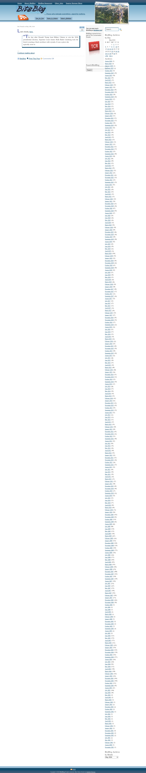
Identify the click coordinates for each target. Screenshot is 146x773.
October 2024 (108, 94)
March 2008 (108, 564)
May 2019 (108, 249)
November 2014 (109, 377)
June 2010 (108, 500)
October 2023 (108, 123)
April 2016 (108, 336)
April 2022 (108, 166)
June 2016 (108, 332)
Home (19, 3)
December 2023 (109, 118)
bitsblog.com (98, 30)
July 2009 (107, 526)
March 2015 (108, 367)
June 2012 (108, 446)
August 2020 (108, 213)
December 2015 (109, 346)
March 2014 (108, 396)
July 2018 (107, 272)
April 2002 (108, 721)
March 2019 (108, 253)
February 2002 (109, 726)
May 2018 (108, 277)
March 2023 (108, 139)
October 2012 (108, 436)
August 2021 (108, 185)
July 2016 (107, 329)
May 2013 (108, 419)
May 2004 (108, 666)
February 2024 (109, 113)
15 (112, 49)
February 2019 (109, 256)
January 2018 (108, 287)
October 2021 (108, 180)
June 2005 (108, 636)
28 (110, 53)
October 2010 (108, 491)
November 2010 (109, 488)
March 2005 (108, 643)
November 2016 (109, 320)
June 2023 (108, 132)
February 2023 (109, 142)
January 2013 (108, 429)
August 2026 (108, 61)
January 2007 (108, 598)
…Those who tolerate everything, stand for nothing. (64, 14)
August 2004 (108, 659)
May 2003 (108, 695)
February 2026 (109, 66)
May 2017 (108, 306)
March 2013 (108, 424)
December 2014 (109, 374)
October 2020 (108, 208)
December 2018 (109, 261)
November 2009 (109, 517)
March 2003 (108, 700)
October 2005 (108, 626)
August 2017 (108, 298)
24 (116, 51)
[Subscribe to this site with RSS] (23, 17)
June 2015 (108, 360)
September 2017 (109, 296)
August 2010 (108, 495)
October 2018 (108, 265)
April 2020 (108, 222)
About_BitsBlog (30, 3)
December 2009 (109, 514)
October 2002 (108, 709)
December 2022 (109, 146)
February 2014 (109, 398)
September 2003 (109, 685)
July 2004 (107, 662)
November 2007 (109, 574)
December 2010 (109, 486)
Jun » (111, 56)
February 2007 (109, 595)
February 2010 (109, 510)
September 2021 (109, 182)
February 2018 (109, 284)
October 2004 (108, 655)
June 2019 (108, 246)
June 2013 (108, 417)
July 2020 (107, 215)
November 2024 (109, 92)
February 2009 (109, 538)
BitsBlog (23, 59)
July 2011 (107, 469)
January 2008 (108, 569)
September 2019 (109, 239)
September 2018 (109, 268)
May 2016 (108, 334)
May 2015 (108, 363)
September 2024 (109, 97)
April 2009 (108, 534)
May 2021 (108, 192)
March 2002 (108, 723)
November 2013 (109, 405)
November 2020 (109, 206)
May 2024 (108, 106)
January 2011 (108, 484)
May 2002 (108, 719)
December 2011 (109, 458)
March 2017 (108, 310)
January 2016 (108, 344)
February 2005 (109, 645)
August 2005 (108, 631)
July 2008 (107, 555)
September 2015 (109, 353)
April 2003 (108, 697)
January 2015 (108, 372)
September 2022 (109, 154)
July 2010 (107, 498)
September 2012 (109, 439)
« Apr (106, 56)
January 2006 (108, 619)
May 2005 (108, 638)
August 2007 (108, 581)
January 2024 (108, 116)
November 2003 (109, 681)
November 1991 (109, 747)
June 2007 (108, 586)
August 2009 (108, 524)
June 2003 (108, 693)
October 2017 (108, 294)
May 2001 (108, 740)
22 (112, 51)
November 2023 (109, 120)
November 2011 (109, 460)
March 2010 (108, 507)
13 (108, 49)
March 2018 (108, 282)
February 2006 (109, 617)
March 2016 (108, 339)
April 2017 (108, 308)
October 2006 (108, 605)
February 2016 (109, 341)
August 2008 (108, 553)
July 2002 (107, 714)
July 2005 (107, 633)
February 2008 (109, 567)
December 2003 (109, 678)
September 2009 (109, 522)
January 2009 (108, 541)
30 (114, 53)
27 (108, 53)
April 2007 (108, 590)
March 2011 (108, 479)
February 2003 (109, 702)
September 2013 (109, 410)
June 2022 (108, 161)
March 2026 (108, 63)
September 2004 (109, 657)
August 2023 (108, 128)
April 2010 (108, 505)
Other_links (59, 3)
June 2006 (108, 609)
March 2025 (108, 82)
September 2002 (109, 712)
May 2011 (108, 474)
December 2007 (109, 571)
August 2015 (108, 355)
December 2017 (109, 289)
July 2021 (107, 187)
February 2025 (109, 85)
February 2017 (109, 313)
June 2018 (108, 275)
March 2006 (108, 614)
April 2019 (108, 251)
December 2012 (109, 431)
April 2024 (108, 109)
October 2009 (108, 519)
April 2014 (108, 393)
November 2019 (109, 234)
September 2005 (109, 628)
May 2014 (108, 391)
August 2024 (108, 99)
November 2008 (109, 545)
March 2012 (108, 453)
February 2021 (109, 199)
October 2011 (108, 462)
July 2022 (107, 158)
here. (31, 32)
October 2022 (108, 151)
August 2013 (108, 412)
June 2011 (108, 472)
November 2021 (109, 177)
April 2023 (108, 137)
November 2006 (109, 602)
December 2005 (109, 621)
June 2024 (108, 104)
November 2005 (109, 624)
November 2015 (109, 348)
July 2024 (107, 101)
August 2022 (108, 156)
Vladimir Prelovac (90, 772)
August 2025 (108, 75)
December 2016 (109, 317)
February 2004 (109, 674)
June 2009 (108, 529)
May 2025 (108, 78)
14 (110, 49)
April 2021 (108, 194)
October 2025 (108, 71)
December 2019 (109, 232)
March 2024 (108, 111)
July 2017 (107, 301)
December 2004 (109, 650)
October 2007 (108, 576)
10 (116, 46)
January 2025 (108, 87)
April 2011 (108, 477)
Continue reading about (26, 53)
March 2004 (108, 671)
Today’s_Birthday (66, 18)
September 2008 (109, 550)
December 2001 (109, 731)
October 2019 (108, 237)
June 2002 (108, 716)
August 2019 (108, 241)
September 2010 (109, 493)
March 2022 (108, 168)
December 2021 (109, 175)
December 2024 (109, 90)
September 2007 (109, 579)
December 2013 (109, 403)
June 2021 (108, 189)
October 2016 (108, 322)
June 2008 (108, 557)
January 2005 (108, 647)
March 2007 (108, 593)
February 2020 (109, 227)
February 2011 (109, 481)
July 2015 (107, 358)
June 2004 (108, 664)
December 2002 (109, 707)
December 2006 (109, 600)
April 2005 (108, 640)
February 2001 (109, 742)
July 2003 (107, 690)
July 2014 (107, 386)
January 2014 (108, 401)
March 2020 (108, 225)
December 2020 (109, 204)
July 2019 (107, 244)
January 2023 (108, 144)
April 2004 (108, 669)
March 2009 (108, 536)
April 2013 (108, 422)
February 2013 (109, 427)
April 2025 (108, 80)
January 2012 (108, 455)
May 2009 (108, 531)
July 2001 (107, 738)
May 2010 (108, 503)
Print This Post (34, 59)
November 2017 (109, 291)
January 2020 (108, 230)
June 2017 (108, 303)
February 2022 (109, 170)
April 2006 (108, 612)
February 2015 (109, 370)
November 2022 (109, 149)
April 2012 (108, 450)
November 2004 (109, 652)
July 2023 (107, 130)
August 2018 (108, 270)
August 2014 (108, 384)
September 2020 (109, 211)
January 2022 (108, 173)
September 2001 (109, 735)
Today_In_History (52, 18)
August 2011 (108, 467)
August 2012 (108, 441)
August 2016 (108, 327)
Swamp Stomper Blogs (74, 3)
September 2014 (109, 382)
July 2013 (107, 415)
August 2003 (108, 688)
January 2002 (108, 728)
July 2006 (107, 607)
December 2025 (109, 68)
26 (106, 53)
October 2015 (108, 351)
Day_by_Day (40, 18)
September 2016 (109, 325)
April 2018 (108, 280)
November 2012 (109, 434)
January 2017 (108, 315)
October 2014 (108, 379)
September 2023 (109, 125)
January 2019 (108, 258)
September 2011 (109, 465)
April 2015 (108, 365)
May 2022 (108, 163)
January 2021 (108, 201)
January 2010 (108, 512)
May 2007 (108, 588)
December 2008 (109, 543)
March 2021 (108, 196)
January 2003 (108, 704)
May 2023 (108, 135)
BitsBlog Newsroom (45, 3)
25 (118, 51)
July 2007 (107, 583)
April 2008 (108, 562)
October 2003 (108, 683)
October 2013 (108, 408)
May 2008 (108, 560)
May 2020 (108, 220)
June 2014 (108, 389)
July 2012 (107, 443)
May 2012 (108, 448)
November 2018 (109, 263)
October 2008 (108, 548)
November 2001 (109, 733)
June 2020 (108, 218)
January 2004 (108, 676)
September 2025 (109, 73)
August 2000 (108, 745)
